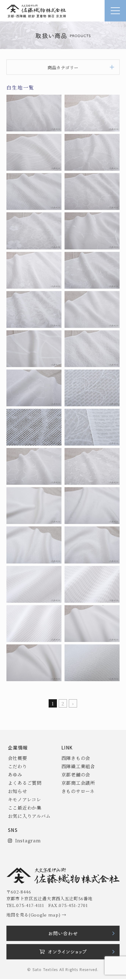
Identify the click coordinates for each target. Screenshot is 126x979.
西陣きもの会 (76, 758)
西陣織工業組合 (78, 766)
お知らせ (17, 791)
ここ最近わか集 (25, 807)
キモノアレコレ (24, 799)
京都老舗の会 (76, 774)
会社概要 (17, 758)
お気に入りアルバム (29, 816)
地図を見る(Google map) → (36, 915)
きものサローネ (78, 791)
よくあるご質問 (25, 783)
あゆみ (15, 774)
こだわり (17, 766)
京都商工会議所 (78, 783)
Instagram (26, 840)
